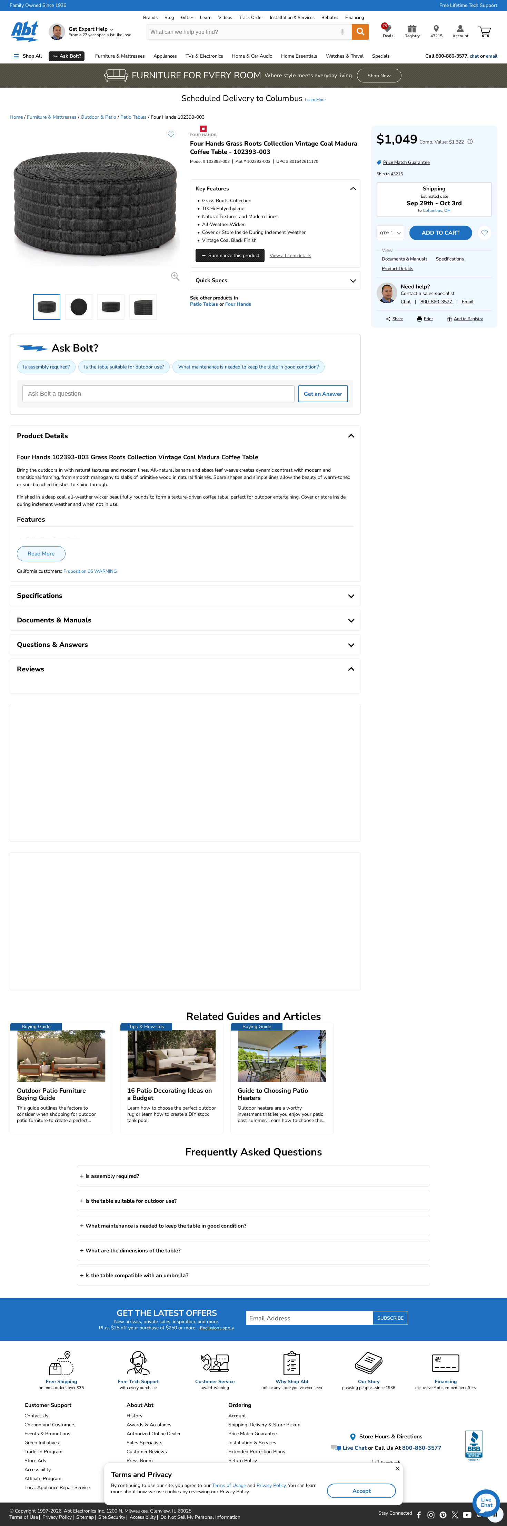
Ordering (239, 1405)
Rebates (329, 17)
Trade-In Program (43, 1451)
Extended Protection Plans (256, 1451)
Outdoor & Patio (98, 117)
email (491, 56)
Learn (205, 17)
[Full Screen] (175, 276)
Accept (361, 1491)
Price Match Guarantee (252, 1433)
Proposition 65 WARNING (90, 571)
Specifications (450, 259)
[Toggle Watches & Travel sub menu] (366, 56)
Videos (225, 17)
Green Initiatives (41, 1442)
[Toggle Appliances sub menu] (180, 56)
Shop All (32, 56)
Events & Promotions (47, 1433)
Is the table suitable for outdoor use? (124, 367)
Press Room (140, 1460)
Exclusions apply (217, 1328)
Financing (354, 17)
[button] (253, 98)
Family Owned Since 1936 (38, 5)
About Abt (140, 1405)
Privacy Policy (271, 1485)
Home (299, 56)
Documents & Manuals (404, 259)
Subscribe (390, 1318)
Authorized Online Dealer (154, 1433)
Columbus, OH (436, 210)
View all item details (290, 256)
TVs (204, 56)
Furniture (120, 56)
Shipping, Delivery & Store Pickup (264, 1424)
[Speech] (342, 32)
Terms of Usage (229, 1485)
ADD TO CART (441, 233)
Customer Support (47, 1405)
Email (468, 301)
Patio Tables (133, 117)
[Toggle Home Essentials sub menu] (320, 56)
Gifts (185, 17)
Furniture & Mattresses (52, 117)
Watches (345, 56)
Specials (381, 56)
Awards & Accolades (149, 1424)
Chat (406, 301)
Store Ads (35, 1460)
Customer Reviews (147, 1451)
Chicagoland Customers (50, 1424)
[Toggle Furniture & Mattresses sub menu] (148, 56)
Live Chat (354, 1448)
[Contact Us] (387, 301)
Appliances (165, 56)
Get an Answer (323, 394)
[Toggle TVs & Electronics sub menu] (226, 56)
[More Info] (468, 142)
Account (237, 1415)
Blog (169, 17)
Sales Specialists (144, 1442)
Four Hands (238, 304)
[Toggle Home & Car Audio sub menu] (275, 56)
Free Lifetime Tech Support (468, 5)
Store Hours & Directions (390, 1436)
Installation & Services (292, 17)
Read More (41, 554)
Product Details (397, 269)
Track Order (251, 17)
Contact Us (36, 1415)
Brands (150, 17)
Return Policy (242, 1460)
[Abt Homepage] (25, 31)
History (134, 1415)
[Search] (360, 32)
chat (474, 56)
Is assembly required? (46, 367)
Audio (252, 56)
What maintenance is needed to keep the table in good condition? (248, 367)
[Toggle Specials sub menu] (393, 56)
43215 (397, 174)
